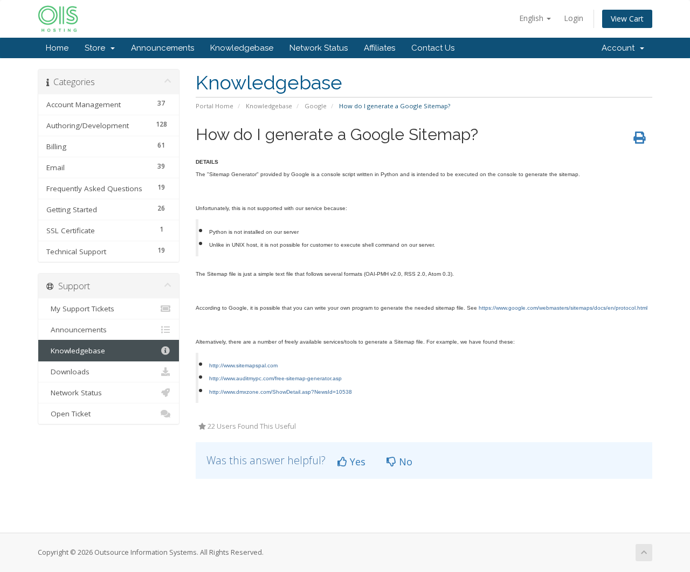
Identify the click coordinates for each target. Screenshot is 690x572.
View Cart (627, 18)
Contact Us (432, 48)
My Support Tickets (80, 308)
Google (316, 106)
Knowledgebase (241, 48)
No (404, 461)
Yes (356, 461)
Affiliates (379, 48)
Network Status (318, 48)
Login (573, 18)
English (532, 18)
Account (620, 48)
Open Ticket (68, 413)
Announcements (162, 48)
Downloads (67, 371)
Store (97, 48)
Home (57, 48)
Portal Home (214, 106)
